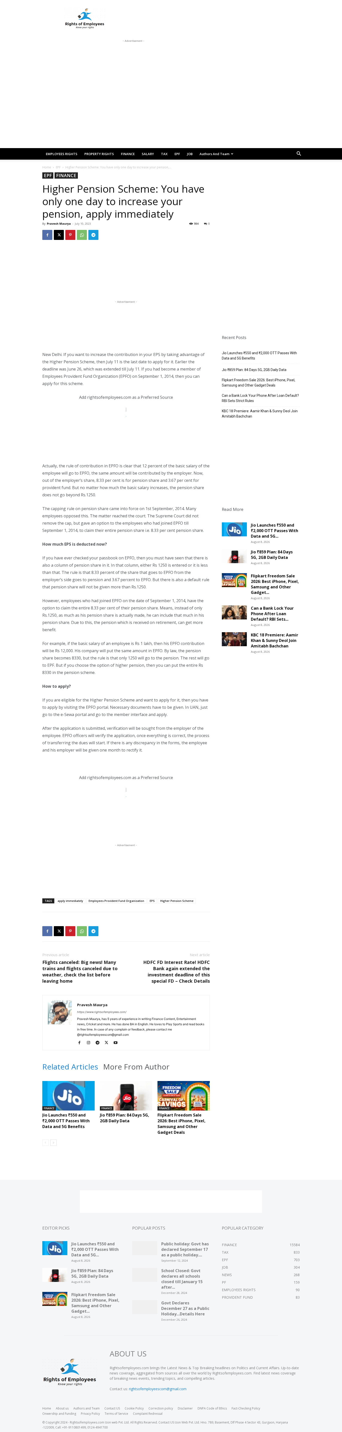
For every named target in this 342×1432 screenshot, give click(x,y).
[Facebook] (47, 235)
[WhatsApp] (82, 235)
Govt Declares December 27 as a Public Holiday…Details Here (185, 1308)
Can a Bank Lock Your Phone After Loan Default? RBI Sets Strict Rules (260, 398)
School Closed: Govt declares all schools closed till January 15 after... (182, 1279)
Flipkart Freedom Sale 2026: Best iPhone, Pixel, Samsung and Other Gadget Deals (181, 1123)
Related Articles (70, 1066)
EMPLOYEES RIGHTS (61, 154)
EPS (152, 901)
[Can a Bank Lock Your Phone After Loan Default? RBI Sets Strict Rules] (234, 614)
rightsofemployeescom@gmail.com (158, 1388)
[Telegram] (93, 235)
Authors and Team (214, 154)
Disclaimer (185, 1408)
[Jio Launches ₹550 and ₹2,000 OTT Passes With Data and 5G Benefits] (68, 1099)
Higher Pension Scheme (177, 901)
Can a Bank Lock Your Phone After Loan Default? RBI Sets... (272, 613)
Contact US (112, 1408)
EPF (177, 154)
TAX (164, 154)
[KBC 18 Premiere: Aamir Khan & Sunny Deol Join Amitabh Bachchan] (234, 641)
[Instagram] (90, 1043)
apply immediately (70, 901)
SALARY (148, 154)
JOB (190, 154)
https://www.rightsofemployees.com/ (101, 1012)
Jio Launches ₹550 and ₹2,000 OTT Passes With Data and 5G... (274, 530)
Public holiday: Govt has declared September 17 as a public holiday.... (185, 1249)
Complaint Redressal (147, 1413)
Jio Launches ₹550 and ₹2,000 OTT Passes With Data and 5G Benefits (66, 1120)
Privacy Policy (90, 1413)
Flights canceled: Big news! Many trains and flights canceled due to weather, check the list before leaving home (80, 971)
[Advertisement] (133, 55)
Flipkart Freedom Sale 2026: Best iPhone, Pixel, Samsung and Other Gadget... (275, 584)
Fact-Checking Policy (246, 1408)
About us (62, 1408)
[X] (59, 235)
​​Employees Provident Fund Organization (116, 901)
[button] (299, 154)
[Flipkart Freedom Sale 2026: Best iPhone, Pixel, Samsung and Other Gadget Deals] (183, 1099)
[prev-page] (45, 1143)
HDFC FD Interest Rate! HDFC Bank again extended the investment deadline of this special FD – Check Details (176, 971)
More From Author (136, 1066)
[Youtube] (117, 1043)
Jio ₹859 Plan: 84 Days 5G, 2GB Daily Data (124, 1118)
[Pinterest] (70, 235)
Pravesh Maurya (59, 223)
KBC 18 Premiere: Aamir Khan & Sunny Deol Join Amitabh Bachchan (260, 413)
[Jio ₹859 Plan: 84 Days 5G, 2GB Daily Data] (126, 1099)
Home (46, 167)
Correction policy (160, 1408)
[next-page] (53, 1143)
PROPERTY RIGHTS (99, 154)
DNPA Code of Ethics (212, 1408)
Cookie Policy (134, 1408)
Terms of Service (116, 1413)
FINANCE (128, 154)
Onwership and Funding (59, 1413)
